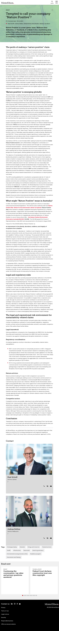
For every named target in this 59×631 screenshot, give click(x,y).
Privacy (3, 607)
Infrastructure (17, 550)
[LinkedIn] (48, 486)
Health (8, 550)
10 (36, 595)
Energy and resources (33, 547)
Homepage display (12, 547)
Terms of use (5, 611)
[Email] (51, 486)
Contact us (5, 604)
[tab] (22, 595)
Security (3, 617)
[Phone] (44, 486)
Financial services (46, 547)
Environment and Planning (14, 557)
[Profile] (29, 459)
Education (22, 547)
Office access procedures (8, 624)
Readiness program (35, 554)
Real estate (27, 550)
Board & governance (37, 550)
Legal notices (5, 614)
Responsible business (7, 621)
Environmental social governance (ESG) (17, 554)
